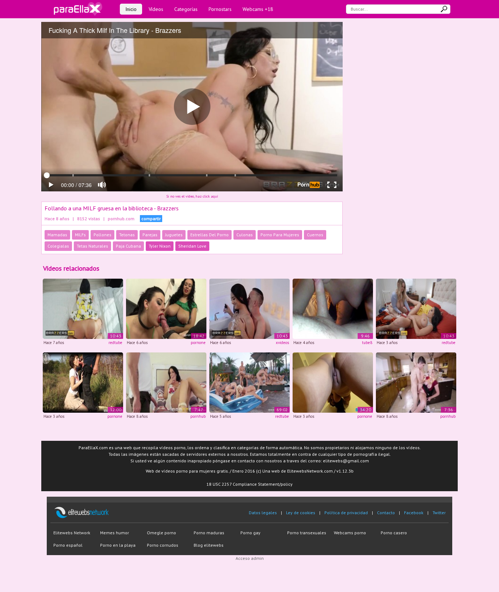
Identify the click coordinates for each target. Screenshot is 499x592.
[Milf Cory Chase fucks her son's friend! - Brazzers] (416, 382)
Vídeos (156, 9)
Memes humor (114, 532)
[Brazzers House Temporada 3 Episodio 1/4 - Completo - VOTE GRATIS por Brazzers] (249, 382)
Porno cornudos (162, 545)
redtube (115, 342)
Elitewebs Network (71, 532)
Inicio (131, 9)
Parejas (149, 234)
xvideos (282, 342)
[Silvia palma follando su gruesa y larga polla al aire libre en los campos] (83, 382)
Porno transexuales (306, 532)
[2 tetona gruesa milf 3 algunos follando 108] (166, 308)
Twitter (439, 512)
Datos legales (263, 512)
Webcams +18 (258, 9)
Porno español (68, 545)
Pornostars (220, 9)
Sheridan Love (192, 246)
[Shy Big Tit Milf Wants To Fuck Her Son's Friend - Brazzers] (166, 382)
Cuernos (315, 234)
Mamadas (57, 234)
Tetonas (127, 234)
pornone (198, 342)
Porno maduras (209, 532)
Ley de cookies (300, 512)
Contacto (386, 512)
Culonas (244, 234)
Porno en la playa (118, 545)
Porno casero (394, 532)
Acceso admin (250, 558)
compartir (151, 218)
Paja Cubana (128, 246)
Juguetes (174, 234)
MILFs (80, 234)
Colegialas (58, 246)
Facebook (413, 512)
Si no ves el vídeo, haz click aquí (192, 196)
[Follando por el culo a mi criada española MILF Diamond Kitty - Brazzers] (83, 308)
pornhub (198, 416)
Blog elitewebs (209, 545)
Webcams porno (350, 532)
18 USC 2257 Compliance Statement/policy (249, 484)
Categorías (186, 9)
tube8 (367, 342)
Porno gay (250, 532)
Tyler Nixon (160, 246)
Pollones (102, 234)
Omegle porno (161, 532)
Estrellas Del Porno (209, 234)
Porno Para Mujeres (279, 234)
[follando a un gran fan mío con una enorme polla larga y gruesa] (333, 308)
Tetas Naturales (92, 246)
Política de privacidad (346, 512)
